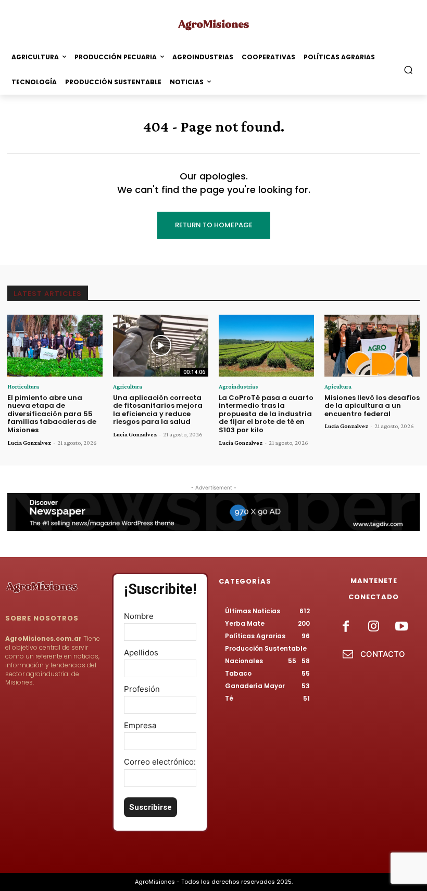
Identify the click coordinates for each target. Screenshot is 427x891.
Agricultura (127, 386)
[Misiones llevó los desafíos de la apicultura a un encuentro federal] (372, 346)
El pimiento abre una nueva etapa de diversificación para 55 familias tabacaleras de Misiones (51, 414)
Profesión (142, 689)
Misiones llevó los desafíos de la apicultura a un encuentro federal (372, 406)
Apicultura (337, 386)
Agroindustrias (238, 386)
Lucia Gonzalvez (29, 442)
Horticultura (23, 386)
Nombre (139, 616)
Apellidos (141, 652)
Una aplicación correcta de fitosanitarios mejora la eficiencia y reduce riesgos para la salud (158, 410)
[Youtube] (401, 627)
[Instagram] (373, 627)
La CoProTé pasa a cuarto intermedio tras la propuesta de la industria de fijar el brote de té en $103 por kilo (266, 414)
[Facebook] (346, 627)
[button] (408, 70)
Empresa (140, 725)
